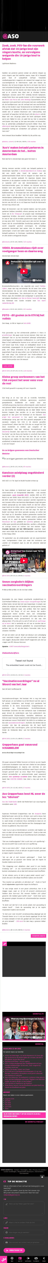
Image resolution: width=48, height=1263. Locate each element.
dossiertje (5, 432)
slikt (15, 804)
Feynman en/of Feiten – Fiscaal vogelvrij (17, 1061)
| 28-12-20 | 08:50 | (20, 930)
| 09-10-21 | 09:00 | (20, 576)
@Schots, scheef (7, 141)
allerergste (6, 126)
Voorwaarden (24, 1173)
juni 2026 (8, 1103)
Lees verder (8, 366)
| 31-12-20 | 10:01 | (20, 788)
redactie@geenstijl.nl (12, 1195)
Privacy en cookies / (40, 1170)
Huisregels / (25, 1170)
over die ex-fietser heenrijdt (28, 298)
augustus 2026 (9, 1099)
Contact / (17, 1170)
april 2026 (8, 1107)
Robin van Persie (11, 100)
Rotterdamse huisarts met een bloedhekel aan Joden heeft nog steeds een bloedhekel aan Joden (24, 1086)
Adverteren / (39, 1171)
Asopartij (38, 814)
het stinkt (27, 323)
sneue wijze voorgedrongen (30, 602)
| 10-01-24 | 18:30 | (20, 309)
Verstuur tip (15, 1250)
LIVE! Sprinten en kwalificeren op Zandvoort (18, 1083)
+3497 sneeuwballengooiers (18, 646)
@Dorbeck (5, 242)
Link (5, 1218)
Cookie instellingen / (11, 1171)
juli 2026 (7, 1101)
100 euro (19, 921)
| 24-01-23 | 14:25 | (20, 467)
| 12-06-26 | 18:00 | (25, 141)
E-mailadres (9, 1238)
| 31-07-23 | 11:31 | (21, 371)
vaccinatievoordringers (16, 723)
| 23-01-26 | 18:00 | (21, 242)
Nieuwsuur (6, 522)
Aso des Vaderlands (9, 802)
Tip (5, 1199)
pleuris (37, 114)
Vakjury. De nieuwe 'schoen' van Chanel (17, 1069)
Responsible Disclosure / (26, 1171)
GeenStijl (30, 522)
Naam (6, 1228)
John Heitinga (26, 100)
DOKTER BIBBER (16, 779)
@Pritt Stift (5, 371)
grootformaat (7, 335)
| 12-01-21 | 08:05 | (20, 738)
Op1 (14, 522)
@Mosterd (5, 467)
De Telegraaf (17, 214)
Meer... (7, 1109)
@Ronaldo (5, 309)
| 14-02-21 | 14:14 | (20, 675)
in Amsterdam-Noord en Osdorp (30, 171)
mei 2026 (8, 1105)
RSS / (31, 1170)
